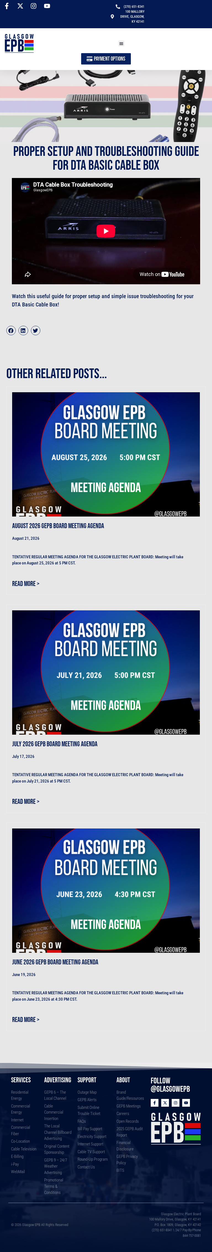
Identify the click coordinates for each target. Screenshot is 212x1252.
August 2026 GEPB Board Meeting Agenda (58, 526)
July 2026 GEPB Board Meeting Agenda (54, 744)
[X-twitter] (165, 1103)
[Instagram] (175, 1103)
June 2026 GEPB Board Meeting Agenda (55, 962)
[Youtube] (186, 1103)
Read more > (25, 584)
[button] (121, 43)
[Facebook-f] (154, 1103)
